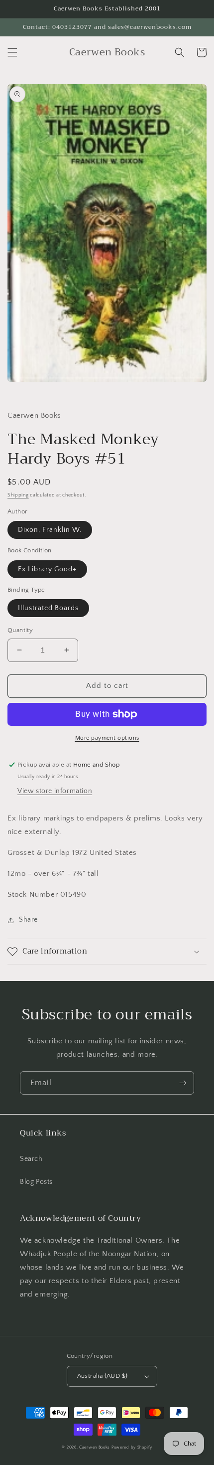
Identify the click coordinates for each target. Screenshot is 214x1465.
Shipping (18, 495)
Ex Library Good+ (47, 569)
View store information (54, 791)
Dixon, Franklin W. (50, 530)
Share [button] (28, 920)
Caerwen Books (94, 1447)
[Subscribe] (183, 1083)
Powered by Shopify (131, 1447)
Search (31, 1159)
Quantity (20, 630)
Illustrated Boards (48, 608)
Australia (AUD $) (102, 1375)
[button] (12, 52)
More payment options (107, 738)
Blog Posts (36, 1182)
